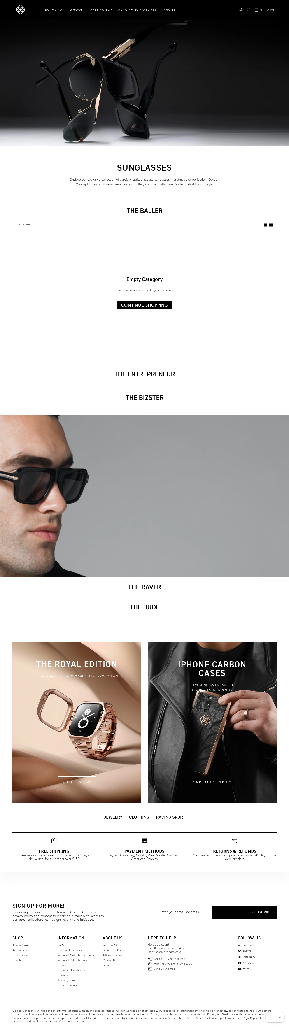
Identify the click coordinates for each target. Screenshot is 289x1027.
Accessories (19, 950)
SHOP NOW (76, 782)
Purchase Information (70, 950)
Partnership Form (113, 950)
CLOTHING (139, 817)
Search (16, 960)
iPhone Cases (20, 945)
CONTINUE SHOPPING (144, 305)
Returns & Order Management (76, 955)
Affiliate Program (113, 955)
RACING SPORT (170, 817)
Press (106, 965)
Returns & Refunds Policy (73, 960)
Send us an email (164, 969)
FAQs (61, 945)
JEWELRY (113, 817)
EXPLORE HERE (212, 782)
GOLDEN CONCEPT (20, 9)
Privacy (62, 965)
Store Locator (20, 955)
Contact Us (109, 960)
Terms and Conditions (71, 970)
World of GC (110, 945)
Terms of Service (68, 985)
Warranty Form (67, 980)
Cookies (63, 975)
